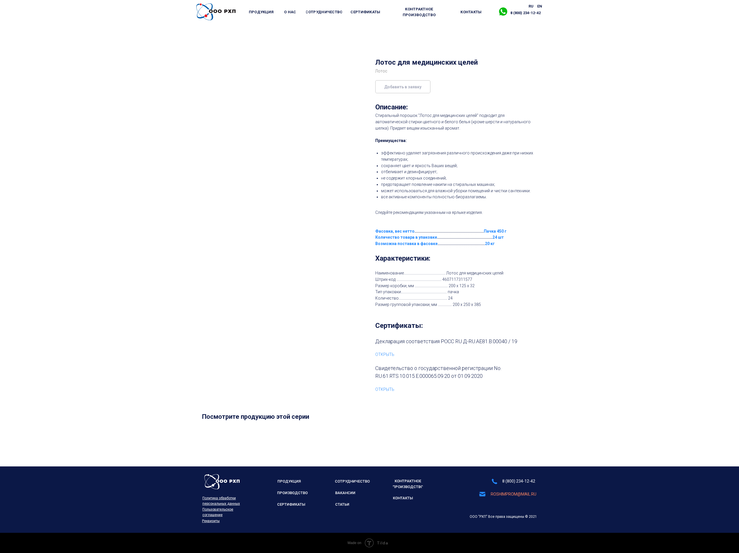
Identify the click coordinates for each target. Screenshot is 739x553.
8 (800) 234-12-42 (518, 481)
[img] (216, 11)
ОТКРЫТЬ (384, 354)
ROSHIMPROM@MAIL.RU (513, 494)
